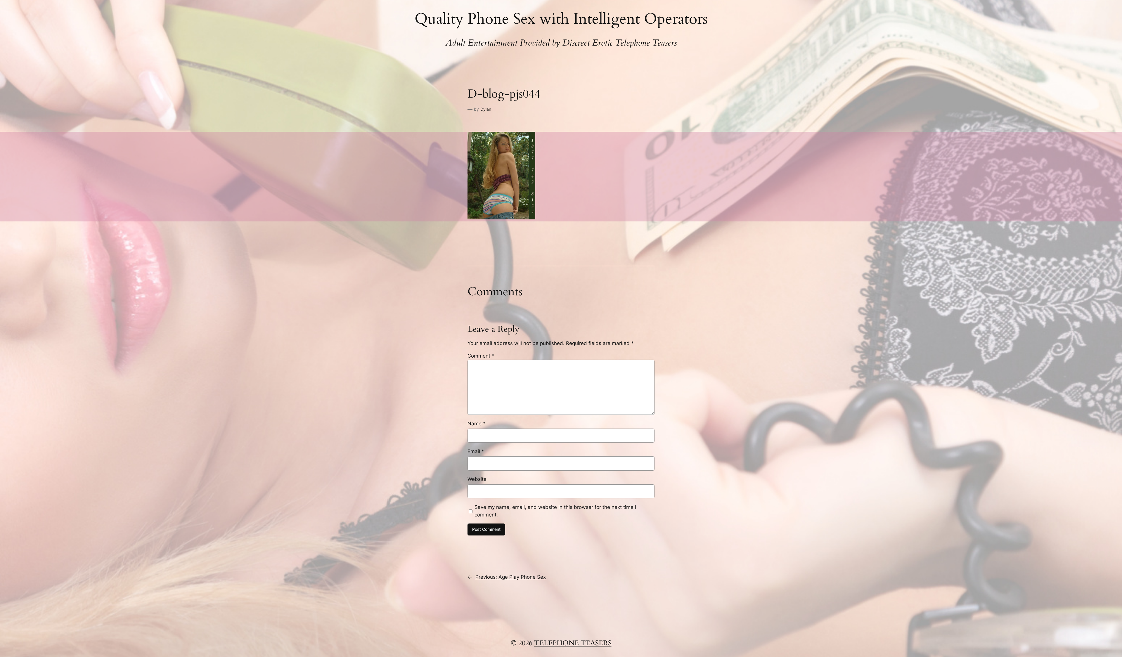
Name (477, 424)
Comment (481, 356)
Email (476, 451)
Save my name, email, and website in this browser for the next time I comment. (555, 511)
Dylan (485, 109)
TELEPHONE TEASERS (573, 643)
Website (477, 479)
